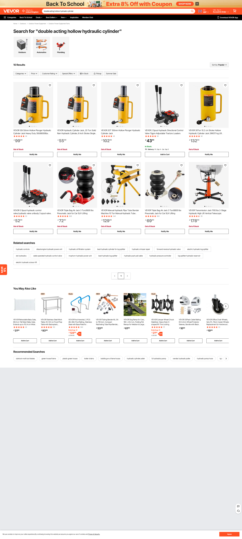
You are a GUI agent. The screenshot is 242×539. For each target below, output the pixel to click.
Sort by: (215, 65)
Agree (229, 534)
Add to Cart (165, 154)
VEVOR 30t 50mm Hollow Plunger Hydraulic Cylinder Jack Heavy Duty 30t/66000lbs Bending (32, 133)
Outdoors (23, 24)
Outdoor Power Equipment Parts (59, 24)
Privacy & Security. (94, 534)
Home (15, 24)
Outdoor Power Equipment (37, 24)
